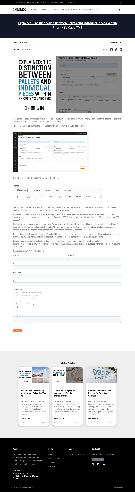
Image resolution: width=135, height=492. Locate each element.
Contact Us (98, 459)
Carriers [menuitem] (55, 9)
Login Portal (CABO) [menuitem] (76, 454)
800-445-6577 (20, 470)
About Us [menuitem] (51, 454)
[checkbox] (67, 301)
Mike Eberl (16, 49)
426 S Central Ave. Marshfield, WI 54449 (27, 477)
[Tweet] (115, 49)
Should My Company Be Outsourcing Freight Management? (64, 393)
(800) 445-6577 (20, 2)
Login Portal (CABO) (56, 2)
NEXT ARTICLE (116, 42)
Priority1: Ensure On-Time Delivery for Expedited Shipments (99, 393)
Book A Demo (71, 2)
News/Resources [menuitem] (78, 9)
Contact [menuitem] (93, 9)
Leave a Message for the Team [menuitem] (103, 454)
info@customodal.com (37, 2)
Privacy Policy (119, 488)
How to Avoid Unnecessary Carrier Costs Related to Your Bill (33, 393)
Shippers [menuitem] (43, 9)
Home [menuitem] (33, 9)
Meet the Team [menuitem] (53, 458)
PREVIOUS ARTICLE (20, 42)
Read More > (25, 418)
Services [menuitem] (51, 466)
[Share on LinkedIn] (120, 49)
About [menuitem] (65, 9)
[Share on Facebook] (111, 49)
